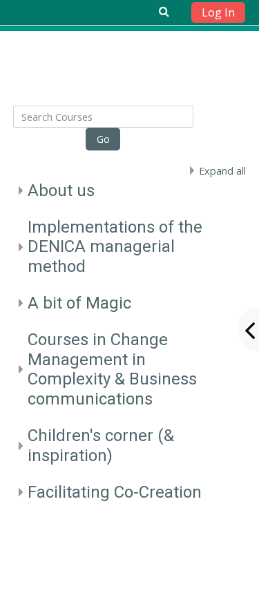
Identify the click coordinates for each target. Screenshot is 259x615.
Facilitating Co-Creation (115, 492)
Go (103, 139)
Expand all (222, 170)
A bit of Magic (79, 303)
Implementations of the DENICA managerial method (115, 247)
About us (61, 190)
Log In (218, 12)
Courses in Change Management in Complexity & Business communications (112, 369)
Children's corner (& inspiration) (101, 445)
